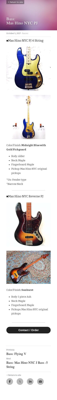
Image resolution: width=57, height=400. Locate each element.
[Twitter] (20, 381)
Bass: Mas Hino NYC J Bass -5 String (27, 364)
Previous (10, 350)
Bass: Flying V (16, 354)
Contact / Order (28, 330)
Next (8, 359)
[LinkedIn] (30, 381)
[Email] (40, 381)
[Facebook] (9, 381)
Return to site (16, 2)
